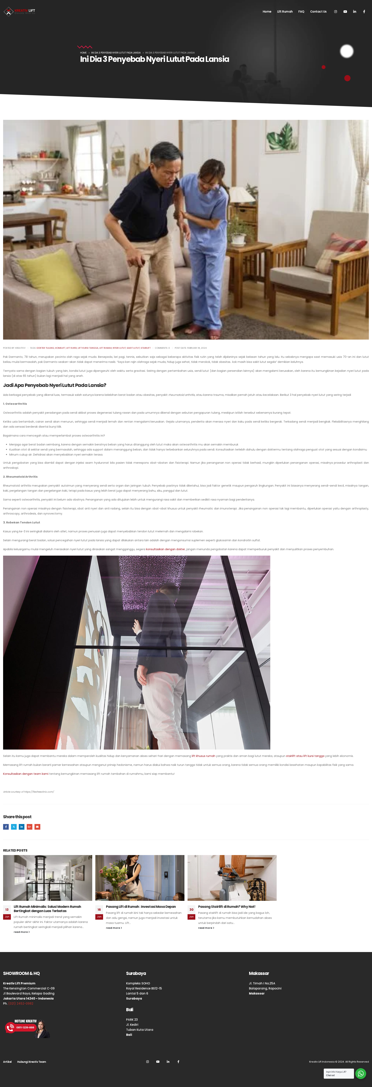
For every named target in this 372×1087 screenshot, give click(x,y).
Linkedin (168, 1061)
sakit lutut (133, 347)
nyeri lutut (119, 347)
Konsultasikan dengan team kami (25, 774)
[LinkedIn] (354, 11)
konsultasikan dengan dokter (165, 549)
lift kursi (71, 347)
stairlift (146, 347)
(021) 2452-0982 (20, 1003)
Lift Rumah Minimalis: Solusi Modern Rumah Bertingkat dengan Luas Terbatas (47, 908)
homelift (60, 347)
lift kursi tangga (88, 347)
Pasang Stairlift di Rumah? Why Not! (227, 906)
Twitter (14, 827)
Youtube (157, 1061)
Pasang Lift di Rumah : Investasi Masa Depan (141, 906)
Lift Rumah (285, 12)
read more (21, 932)
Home (267, 12)
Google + (29, 827)
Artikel (7, 1062)
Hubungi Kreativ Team (31, 1062)
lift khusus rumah (203, 756)
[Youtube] (345, 11)
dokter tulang (45, 347)
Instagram (147, 1061)
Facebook (6, 827)
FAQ (301, 12)
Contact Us (318, 12)
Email (37, 827)
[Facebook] (364, 11)
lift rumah (105, 347)
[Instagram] (335, 11)
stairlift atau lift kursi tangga (305, 756)
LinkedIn (21, 827)
